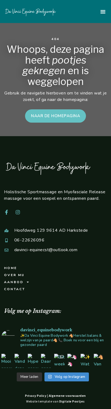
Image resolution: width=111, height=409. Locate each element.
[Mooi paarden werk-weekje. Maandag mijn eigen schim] (6, 361)
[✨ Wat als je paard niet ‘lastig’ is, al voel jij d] (86, 361)
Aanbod (13, 282)
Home (10, 268)
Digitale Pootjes (72, 401)
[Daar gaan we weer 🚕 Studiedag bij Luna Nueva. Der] (46, 361)
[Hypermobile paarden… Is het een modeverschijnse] (33, 361)
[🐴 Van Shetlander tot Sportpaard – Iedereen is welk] (99, 361)
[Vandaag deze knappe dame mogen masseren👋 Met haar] (20, 361)
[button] (103, 12)
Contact (14, 289)
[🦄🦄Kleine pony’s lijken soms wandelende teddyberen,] (72, 361)
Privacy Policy (35, 396)
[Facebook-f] (6, 212)
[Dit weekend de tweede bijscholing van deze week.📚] (59, 361)
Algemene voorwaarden (67, 396)
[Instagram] (17, 212)
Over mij (14, 275)
